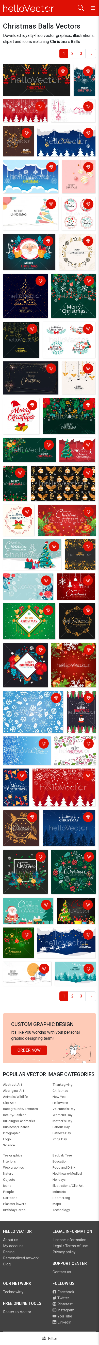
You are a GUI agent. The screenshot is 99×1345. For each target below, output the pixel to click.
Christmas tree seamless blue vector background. (67, 817)
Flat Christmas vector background (73, 969)
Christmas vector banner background (26, 445)
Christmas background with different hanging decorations (78, 378)
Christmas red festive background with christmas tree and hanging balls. (24, 112)
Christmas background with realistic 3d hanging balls (78, 173)
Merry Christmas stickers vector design (78, 207)
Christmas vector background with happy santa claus (25, 244)
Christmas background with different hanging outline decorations (20, 338)
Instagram (65, 1310)
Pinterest (64, 1304)
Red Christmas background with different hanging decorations (74, 587)
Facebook (65, 1292)
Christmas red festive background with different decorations (62, 515)
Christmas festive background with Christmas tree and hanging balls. (65, 136)
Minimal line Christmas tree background (25, 969)
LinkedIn (63, 1322)
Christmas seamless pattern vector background (57, 473)
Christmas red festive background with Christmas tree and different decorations (62, 779)
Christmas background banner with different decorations (73, 750)
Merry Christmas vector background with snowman (81, 707)
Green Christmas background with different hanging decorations (17, 944)
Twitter (62, 1298)
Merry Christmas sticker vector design (75, 244)
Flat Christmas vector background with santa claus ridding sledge (64, 938)
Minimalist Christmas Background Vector (23, 204)
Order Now (29, 1050)
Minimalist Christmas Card (28, 366)
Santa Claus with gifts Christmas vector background (24, 908)
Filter (52, 1338)
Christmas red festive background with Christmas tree (75, 451)
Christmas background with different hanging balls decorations (36, 71)
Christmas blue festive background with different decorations (25, 747)
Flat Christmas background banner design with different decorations (71, 287)
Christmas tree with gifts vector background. (27, 547)
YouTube (64, 1316)
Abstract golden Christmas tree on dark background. (25, 284)
